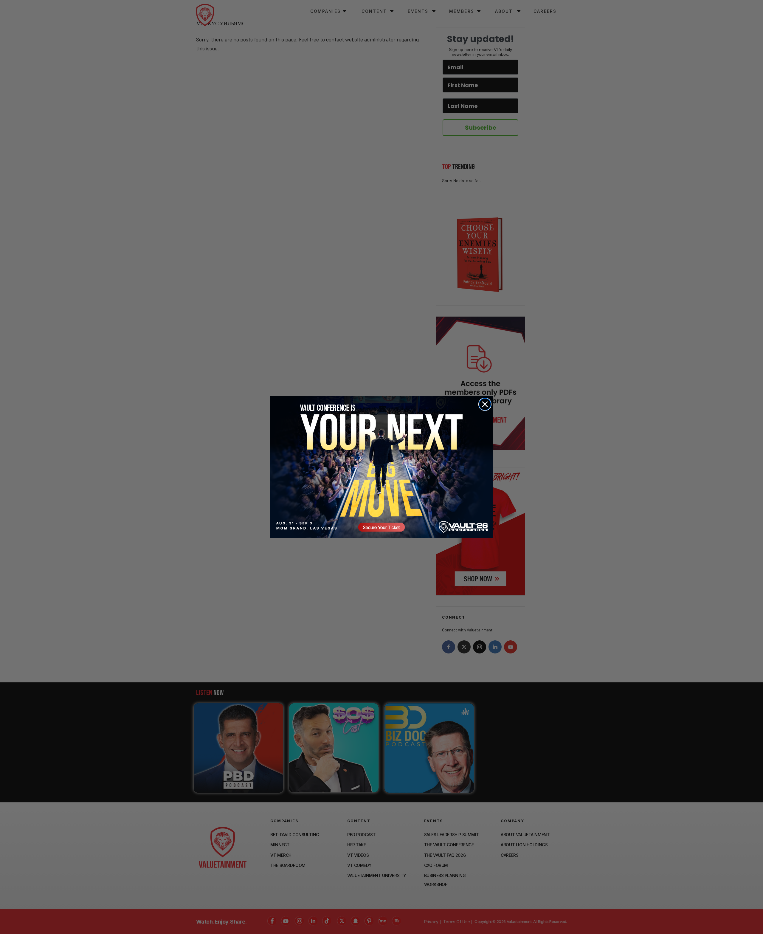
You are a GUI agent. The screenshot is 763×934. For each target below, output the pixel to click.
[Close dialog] (485, 404)
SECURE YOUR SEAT (381, 467)
